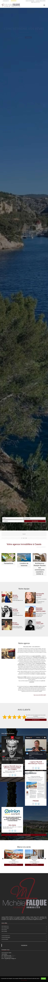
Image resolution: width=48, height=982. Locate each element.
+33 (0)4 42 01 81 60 (36, 2)
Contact (28, 496)
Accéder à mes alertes (40, 0)
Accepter (43, 978)
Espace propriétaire (30, 0)
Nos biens (20, 496)
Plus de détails (24, 980)
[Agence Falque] (11, 5)
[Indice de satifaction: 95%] (13, 0)
